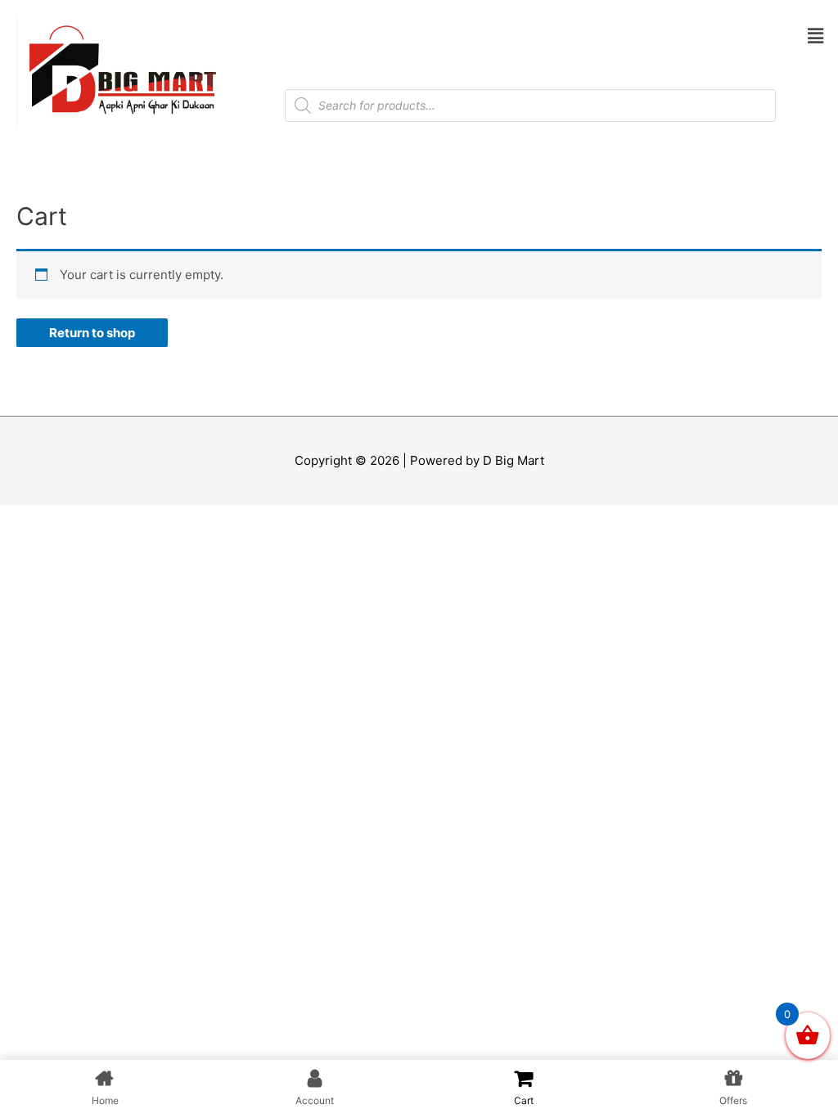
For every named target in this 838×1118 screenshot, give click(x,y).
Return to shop (92, 332)
